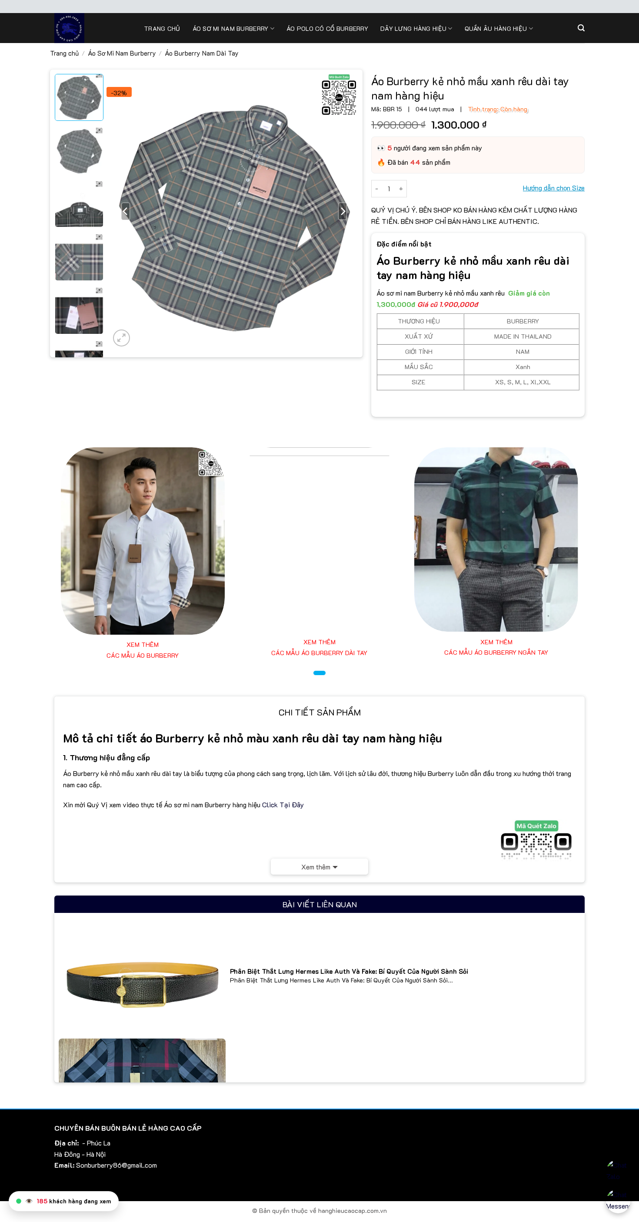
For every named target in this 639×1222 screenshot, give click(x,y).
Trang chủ (162, 28)
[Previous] (126, 211)
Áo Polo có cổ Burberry (327, 28)
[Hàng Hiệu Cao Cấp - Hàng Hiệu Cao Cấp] (92, 28)
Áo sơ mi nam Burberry (231, 28)
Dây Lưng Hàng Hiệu (413, 28)
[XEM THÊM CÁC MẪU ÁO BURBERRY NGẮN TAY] (496, 539)
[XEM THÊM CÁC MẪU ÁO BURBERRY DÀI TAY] (320, 539)
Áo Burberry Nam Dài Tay (202, 53)
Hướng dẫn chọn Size (554, 187)
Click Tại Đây (283, 804)
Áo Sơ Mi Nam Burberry (122, 53)
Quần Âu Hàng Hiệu (496, 28)
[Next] (342, 211)
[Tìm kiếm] (581, 28)
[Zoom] (121, 338)
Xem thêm (315, 866)
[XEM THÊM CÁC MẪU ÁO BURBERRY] (143, 541)
